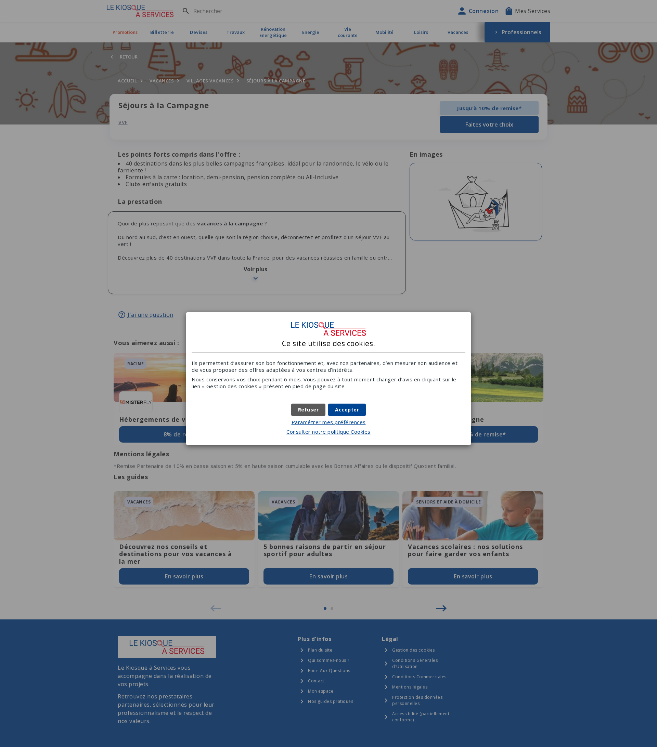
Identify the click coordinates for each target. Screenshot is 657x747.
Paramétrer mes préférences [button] (329, 422)
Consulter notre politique (328, 431)
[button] (347, 410)
